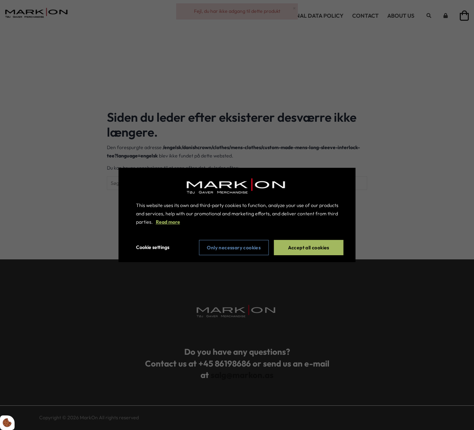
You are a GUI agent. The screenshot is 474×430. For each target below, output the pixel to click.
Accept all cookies (308, 247)
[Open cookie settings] (7, 422)
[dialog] (237, 215)
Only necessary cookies (234, 247)
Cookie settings (152, 247)
